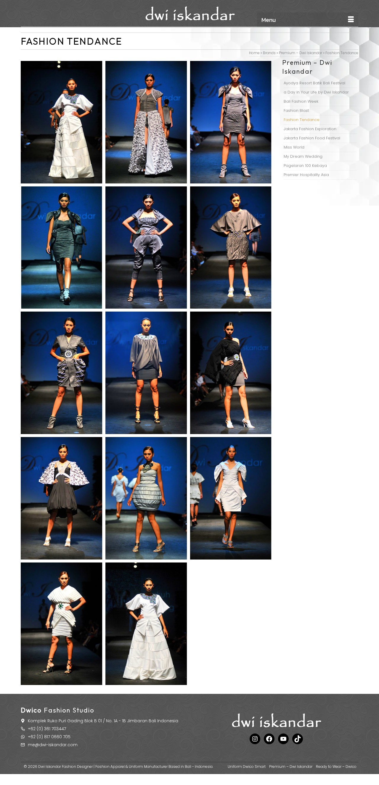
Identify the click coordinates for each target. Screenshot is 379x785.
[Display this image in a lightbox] (61, 122)
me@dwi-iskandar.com (53, 745)
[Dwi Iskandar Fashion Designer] (189, 13)
